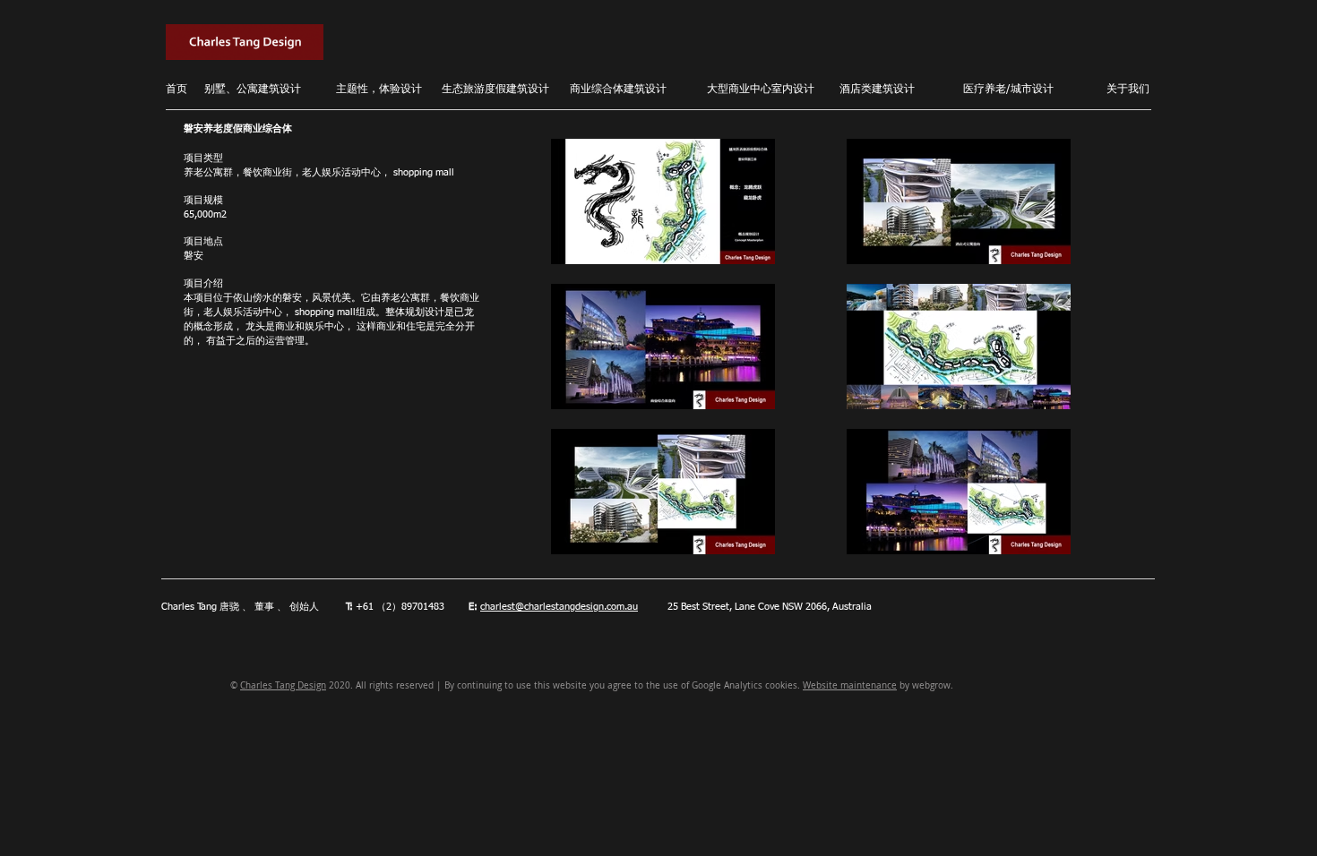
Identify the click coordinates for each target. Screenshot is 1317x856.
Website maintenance (850, 685)
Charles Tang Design (283, 685)
